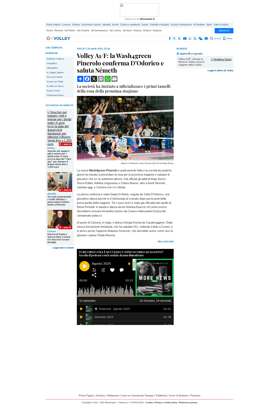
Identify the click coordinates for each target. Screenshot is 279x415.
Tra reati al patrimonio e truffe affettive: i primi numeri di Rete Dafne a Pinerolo (59, 200)
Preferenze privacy (188, 402)
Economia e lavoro (91, 24)
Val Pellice (70, 30)
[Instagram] (174, 38)
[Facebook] (170, 38)
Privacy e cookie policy (165, 402)
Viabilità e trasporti (159, 24)
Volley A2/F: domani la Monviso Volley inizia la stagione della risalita (191, 62)
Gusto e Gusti (53, 90)
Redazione (113, 395)
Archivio (217, 38)
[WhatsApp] (190, 38)
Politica (76, 24)
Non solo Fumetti (54, 77)
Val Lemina (115, 30)
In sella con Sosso (55, 86)
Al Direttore (199, 24)
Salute (145, 24)
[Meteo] (201, 38)
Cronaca (66, 24)
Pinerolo (58, 30)
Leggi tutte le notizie (63, 247)
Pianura (137, 30)
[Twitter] (179, 38)
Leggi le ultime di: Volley (220, 70)
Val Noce (127, 30)
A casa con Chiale (55, 81)
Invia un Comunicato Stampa (137, 395)
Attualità (106, 24)
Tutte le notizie (220, 24)
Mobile (229, 38)
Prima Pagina (53, 24)
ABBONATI (224, 30)
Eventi (115, 24)
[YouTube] (185, 38)
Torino (49, 30)
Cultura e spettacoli (130, 24)
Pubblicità (161, 395)
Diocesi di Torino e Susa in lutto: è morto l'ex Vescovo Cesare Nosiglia (58, 238)
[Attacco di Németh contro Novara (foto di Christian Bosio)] (125, 159)
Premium (195, 395)
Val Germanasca (99, 30)
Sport (209, 24)
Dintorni (147, 30)
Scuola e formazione (181, 24)
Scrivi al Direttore (178, 395)
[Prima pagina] (48, 38)
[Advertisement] (205, 103)
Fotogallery (52, 63)
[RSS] (195, 38)
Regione (157, 30)
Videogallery (52, 68)
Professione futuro (55, 95)
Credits (149, 402)
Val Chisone (83, 30)
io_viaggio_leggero (55, 72)
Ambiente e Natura (55, 59)
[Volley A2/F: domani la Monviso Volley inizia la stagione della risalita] (221, 59)
